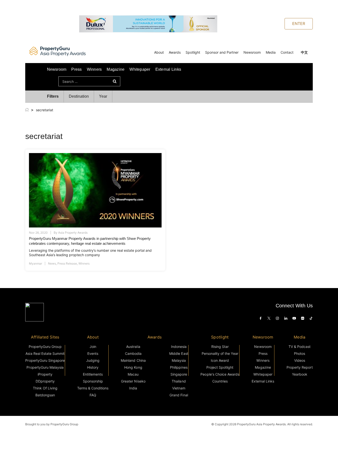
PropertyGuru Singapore (45, 360)
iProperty (45, 374)
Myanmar (35, 263)
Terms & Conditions (93, 388)
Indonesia (179, 346)
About (159, 52)
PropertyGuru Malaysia (45, 367)
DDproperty (45, 381)
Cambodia (133, 353)
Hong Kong (133, 367)
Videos (299, 360)
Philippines (178, 367)
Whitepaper (139, 69)
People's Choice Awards (219, 374)
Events (92, 353)
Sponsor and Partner (222, 52)
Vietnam (178, 388)
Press (76, 69)
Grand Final (178, 395)
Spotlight (193, 52)
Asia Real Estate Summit (45, 353)
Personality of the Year (220, 353)
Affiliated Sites (45, 337)
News (52, 263)
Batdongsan (45, 395)
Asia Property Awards (73, 232)
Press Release (67, 263)
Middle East (178, 353)
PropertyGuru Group (45, 346)
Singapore (178, 374)
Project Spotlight (220, 367)
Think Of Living (45, 388)
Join (93, 346)
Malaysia (179, 360)
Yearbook (299, 374)
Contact (287, 52)
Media (271, 52)
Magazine (115, 69)
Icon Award (220, 360)
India (133, 388)
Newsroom (252, 52)
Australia (133, 346)
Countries (220, 381)
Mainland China (133, 360)
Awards (175, 52)
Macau (133, 374)
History (92, 367)
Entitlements (93, 374)
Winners (94, 69)
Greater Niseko (133, 381)
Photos (299, 353)
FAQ (93, 395)
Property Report (300, 367)
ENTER (298, 23)
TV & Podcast (300, 346)
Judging (92, 360)
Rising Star (220, 346)
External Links (168, 69)
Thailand (179, 381)
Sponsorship (93, 381)
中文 (304, 52)
